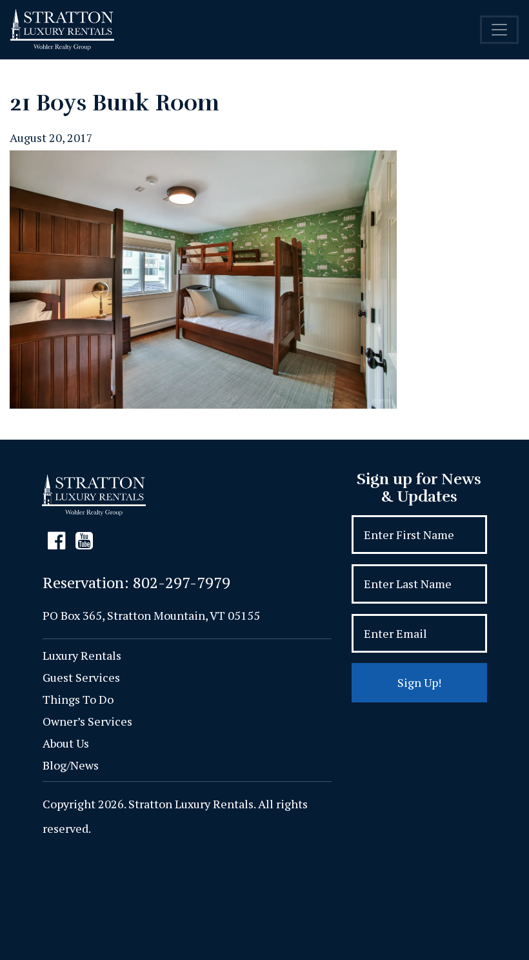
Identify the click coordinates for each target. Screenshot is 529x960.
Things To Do (78, 699)
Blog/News (71, 765)
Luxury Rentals (82, 655)
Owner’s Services (87, 721)
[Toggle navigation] (499, 29)
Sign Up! (419, 682)
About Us (66, 743)
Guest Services (81, 677)
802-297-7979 (181, 582)
